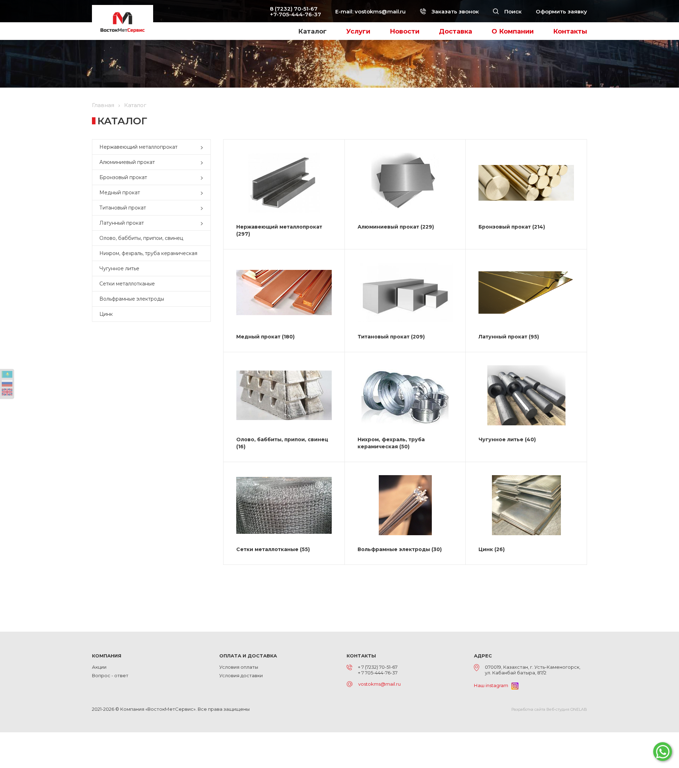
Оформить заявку (561, 11)
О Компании (513, 31)
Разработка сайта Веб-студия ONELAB (549, 709)
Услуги (358, 31)
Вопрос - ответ (110, 675)
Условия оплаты (238, 667)
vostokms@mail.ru (380, 11)
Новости (404, 31)
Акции (99, 667)
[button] (203, 147)
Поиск (512, 11)
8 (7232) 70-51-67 (294, 8)
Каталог (312, 31)
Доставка (455, 31)
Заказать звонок (454, 11)
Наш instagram (492, 685)
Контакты (570, 31)
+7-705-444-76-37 (295, 14)
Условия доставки (241, 675)
